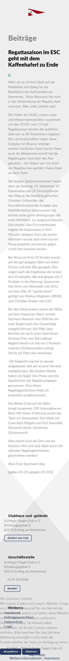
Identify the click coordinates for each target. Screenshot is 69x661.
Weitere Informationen (25, 658)
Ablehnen (31, 651)
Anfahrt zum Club (18, 538)
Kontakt (12, 588)
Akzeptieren (10, 651)
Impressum (52, 658)
